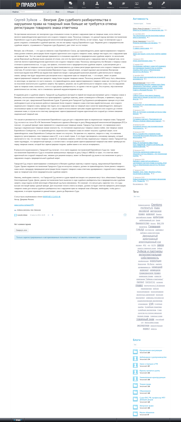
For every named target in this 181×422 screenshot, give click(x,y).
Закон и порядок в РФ (149, 364)
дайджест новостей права (150, 233)
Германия (154, 226)
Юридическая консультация (151, 350)
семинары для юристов (155, 298)
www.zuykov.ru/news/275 (24, 205)
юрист (146, 328)
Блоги (137, 340)
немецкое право (146, 276)
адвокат (150, 214)
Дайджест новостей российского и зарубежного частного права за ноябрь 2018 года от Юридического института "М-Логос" (150, 163)
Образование (145, 391)
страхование (143, 304)
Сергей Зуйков (25, 19)
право (139, 285)
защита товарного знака (147, 248)
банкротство (142, 223)
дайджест (159, 230)
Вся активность (138, 184)
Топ (135, 344)
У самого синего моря (141, 48)
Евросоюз (37, 210)
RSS (146, 184)
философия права (152, 322)
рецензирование (143, 292)
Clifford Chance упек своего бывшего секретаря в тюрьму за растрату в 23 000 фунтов (148, 97)
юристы (154, 329)
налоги (159, 264)
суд (151, 303)
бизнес (153, 223)
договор (139, 245)
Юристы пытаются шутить (150, 370)
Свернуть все (21, 230)
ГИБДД (140, 229)
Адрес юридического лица (143, 61)
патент (140, 282)
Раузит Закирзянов (139, 41)
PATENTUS (147, 208)
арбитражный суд (147, 220)
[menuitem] (57, 11)
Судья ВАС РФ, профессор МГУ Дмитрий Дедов (152, 398)
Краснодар (142, 264)
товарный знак (145, 319)
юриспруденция (157, 326)
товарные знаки (156, 316)
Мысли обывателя (147, 412)
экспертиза (143, 325)
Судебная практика (153, 307)
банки (158, 220)
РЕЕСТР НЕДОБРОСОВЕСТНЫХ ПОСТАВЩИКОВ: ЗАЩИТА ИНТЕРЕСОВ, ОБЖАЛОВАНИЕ (148, 145)
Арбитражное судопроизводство (153, 357)
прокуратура (146, 288)
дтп (149, 245)
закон (160, 245)
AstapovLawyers (144, 205)
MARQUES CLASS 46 (51, 197)
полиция (159, 282)
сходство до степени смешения (150, 313)
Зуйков (159, 248)
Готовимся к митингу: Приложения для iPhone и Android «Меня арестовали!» (147, 120)
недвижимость (144, 267)
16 (142, 99)
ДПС (144, 245)
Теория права (145, 384)
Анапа (159, 214)
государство (149, 230)
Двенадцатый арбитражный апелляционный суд (150, 239)
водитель (143, 227)
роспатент (140, 298)
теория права (143, 316)
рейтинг (156, 289)
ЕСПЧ (153, 245)
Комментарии (138, 23)
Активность (140, 19)
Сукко (159, 310)
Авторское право (147, 406)
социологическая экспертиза (149, 301)
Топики (148, 23)
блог (32, 210)
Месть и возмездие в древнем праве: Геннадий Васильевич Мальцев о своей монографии (148, 135)
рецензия (159, 295)
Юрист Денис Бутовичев (141, 28)
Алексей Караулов (139, 83)
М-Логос (150, 264)
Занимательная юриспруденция (152, 377)
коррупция (155, 261)
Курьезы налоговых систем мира (145, 43)
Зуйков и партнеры (23, 210)
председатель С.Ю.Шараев (154, 286)
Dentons (156, 204)
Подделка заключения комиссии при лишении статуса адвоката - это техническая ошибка (150, 154)
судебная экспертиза (147, 310)
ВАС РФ (160, 223)
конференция (143, 261)
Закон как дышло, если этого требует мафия (149, 54)
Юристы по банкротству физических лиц (148, 30)
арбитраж (158, 217)
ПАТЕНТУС (150, 282)
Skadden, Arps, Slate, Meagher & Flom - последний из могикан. (147, 173)
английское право (144, 217)
